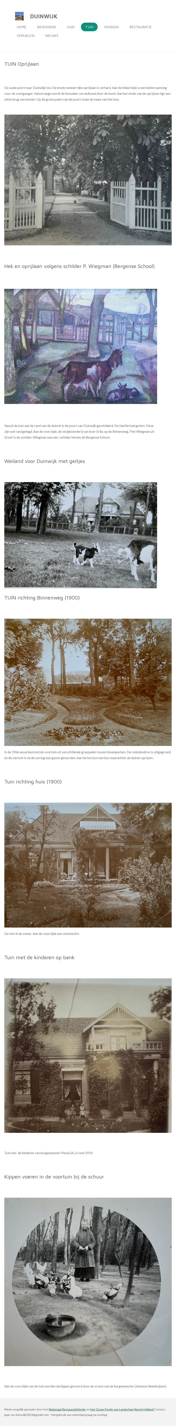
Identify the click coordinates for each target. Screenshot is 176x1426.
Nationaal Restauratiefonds (67, 1409)
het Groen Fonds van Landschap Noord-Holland (122, 1409)
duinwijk (43, 16)
